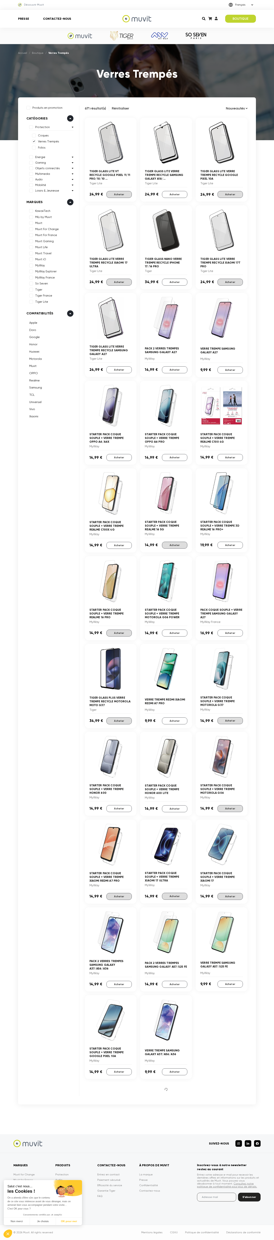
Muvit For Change (47, 229)
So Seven (41, 283)
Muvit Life (41, 247)
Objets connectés (47, 168)
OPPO (33, 373)
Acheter (119, 194)
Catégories (37, 118)
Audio (39, 179)
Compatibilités (39, 313)
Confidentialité (148, 1185)
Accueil (22, 52)
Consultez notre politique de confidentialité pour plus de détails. (227, 1185)
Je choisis (43, 1221)
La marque (146, 1174)
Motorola (35, 359)
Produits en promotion (47, 107)
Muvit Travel (43, 253)
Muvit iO (40, 259)
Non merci (17, 1221)
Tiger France (43, 295)
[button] (7, 1233)
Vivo (32, 409)
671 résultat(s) (95, 108)
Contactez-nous (57, 18)
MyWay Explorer (46, 271)
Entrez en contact (108, 1174)
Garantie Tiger (106, 1190)
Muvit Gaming (44, 241)
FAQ (100, 1196)
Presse (23, 18)
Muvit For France (46, 235)
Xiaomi (33, 416)
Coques (43, 135)
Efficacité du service (109, 1185)
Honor (33, 344)
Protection (42, 127)
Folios (41, 147)
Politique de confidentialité (202, 1232)
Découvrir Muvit (34, 4)
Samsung (35, 387)
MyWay (40, 265)
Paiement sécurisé (108, 1179)
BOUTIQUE (240, 18)
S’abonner (249, 1197)
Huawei (34, 351)
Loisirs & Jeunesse (47, 190)
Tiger (38, 289)
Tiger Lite (41, 301)
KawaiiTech (42, 211)
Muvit (38, 223)
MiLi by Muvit (43, 217)
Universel (35, 402)
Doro (32, 330)
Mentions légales (152, 1232)
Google (34, 337)
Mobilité (40, 185)
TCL (31, 395)
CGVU (174, 1232)
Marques (34, 202)
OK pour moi (69, 1221)
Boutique (37, 52)
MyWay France (45, 277)
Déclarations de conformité (243, 1232)
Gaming (40, 162)
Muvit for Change (24, 1174)
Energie (40, 157)
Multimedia (42, 174)
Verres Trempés (48, 141)
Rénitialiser (120, 108)
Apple (33, 322)
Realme (34, 380)
